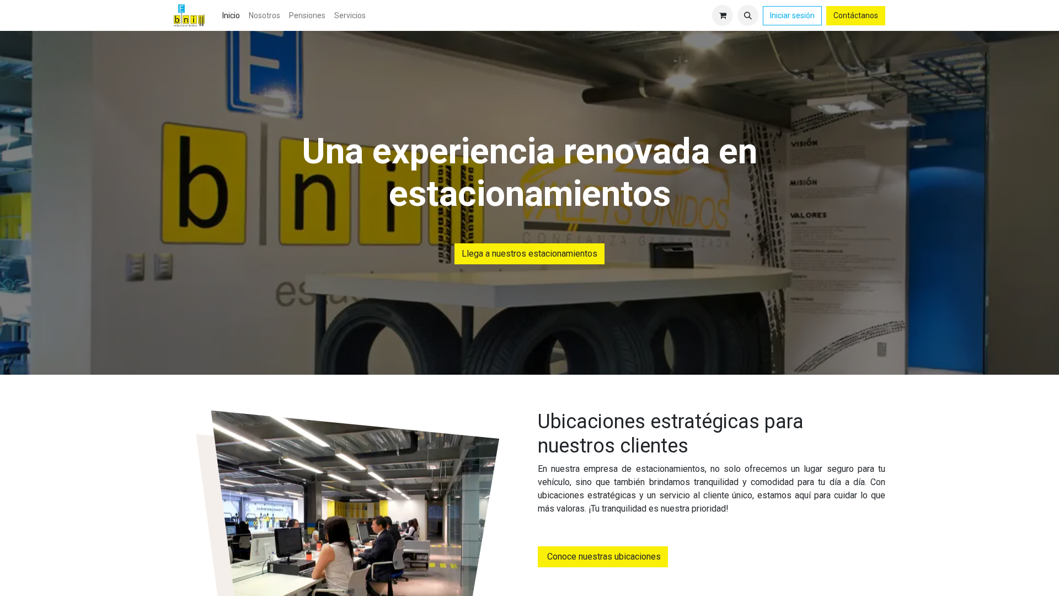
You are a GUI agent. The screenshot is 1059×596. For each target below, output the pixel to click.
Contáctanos (855, 15)
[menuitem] (231, 16)
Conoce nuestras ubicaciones (603, 556)
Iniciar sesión (792, 15)
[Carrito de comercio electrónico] (722, 15)
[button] (747, 15)
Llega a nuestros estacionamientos (529, 253)
